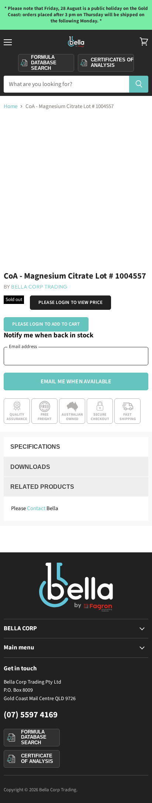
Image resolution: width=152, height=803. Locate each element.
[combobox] (66, 84)
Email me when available (76, 381)
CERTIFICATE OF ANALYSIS (37, 758)
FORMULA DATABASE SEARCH (33, 737)
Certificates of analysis (112, 62)
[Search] (139, 84)
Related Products (42, 487)
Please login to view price (70, 302)
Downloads (30, 467)
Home (10, 106)
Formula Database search (43, 62)
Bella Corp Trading (39, 286)
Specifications (35, 447)
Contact (36, 508)
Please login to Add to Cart (46, 324)
